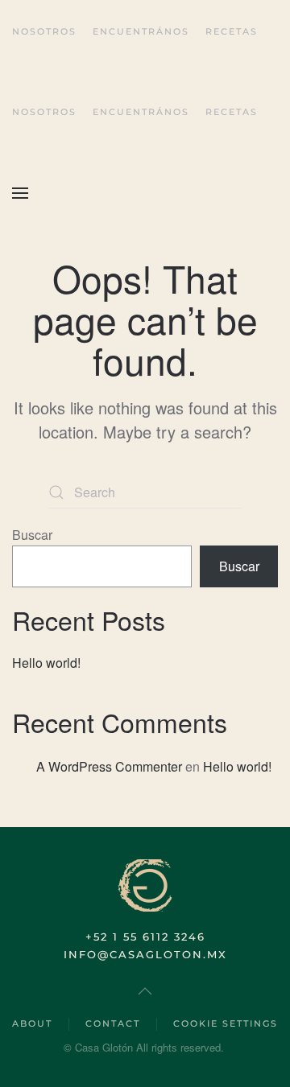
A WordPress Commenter (109, 766)
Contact (112, 1023)
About (32, 1023)
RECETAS (231, 31)
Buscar (32, 534)
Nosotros (44, 31)
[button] (20, 193)
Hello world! (46, 662)
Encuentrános (141, 31)
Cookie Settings (225, 1023)
